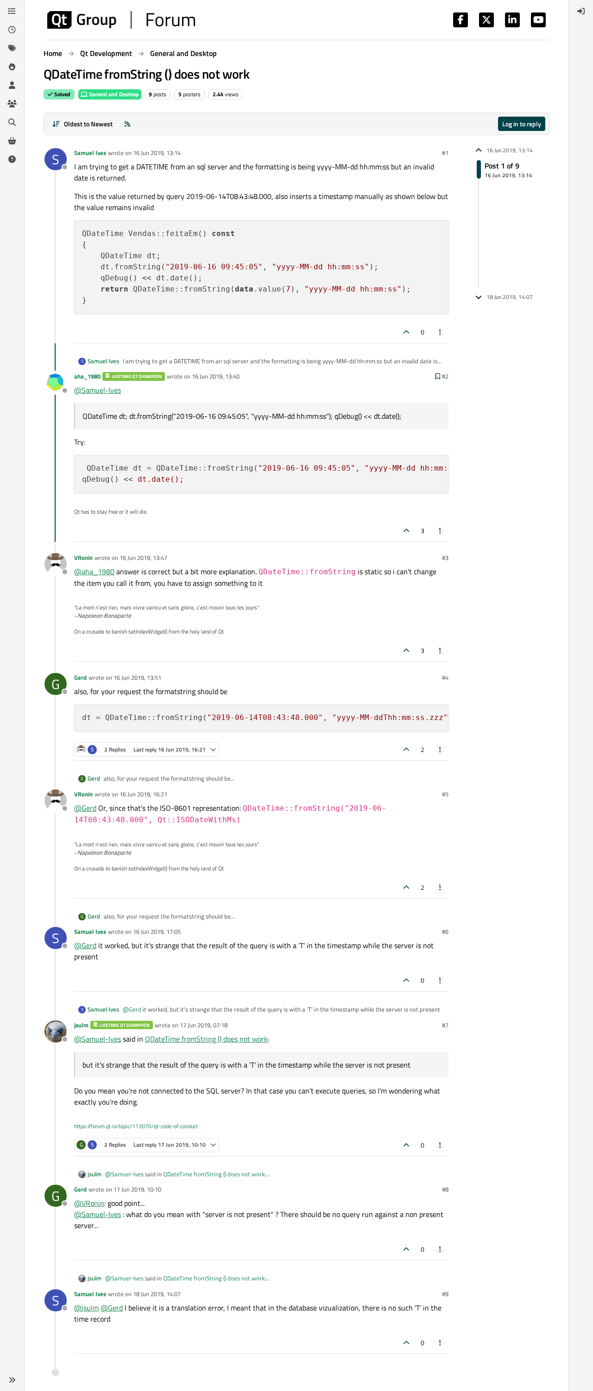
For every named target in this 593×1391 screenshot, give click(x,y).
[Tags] (12, 48)
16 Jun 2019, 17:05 (157, 931)
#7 (445, 1025)
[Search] (12, 122)
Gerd (80, 677)
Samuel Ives (90, 152)
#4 (445, 677)
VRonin (83, 557)
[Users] (12, 85)
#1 (445, 152)
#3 (445, 557)
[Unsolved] (12, 159)
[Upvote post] (406, 332)
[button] (12, 1379)
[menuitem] (581, 11)
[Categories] (12, 11)
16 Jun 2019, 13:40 (216, 376)
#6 (445, 931)
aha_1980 (87, 376)
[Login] (581, 11)
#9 (445, 1293)
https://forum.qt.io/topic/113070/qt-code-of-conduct (136, 1126)
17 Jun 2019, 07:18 (203, 1025)
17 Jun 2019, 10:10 (137, 1189)
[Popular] (12, 66)
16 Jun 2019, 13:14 (157, 152)
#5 (445, 794)
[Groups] (12, 103)
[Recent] (12, 29)
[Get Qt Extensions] (12, 140)
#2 (445, 376)
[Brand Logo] (121, 20)
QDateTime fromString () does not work (206, 1038)
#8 (445, 1189)
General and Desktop (113, 94)
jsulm (81, 1025)
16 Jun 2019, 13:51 (137, 677)
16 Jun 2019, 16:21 (143, 794)
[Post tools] (440, 332)
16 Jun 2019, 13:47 (143, 557)
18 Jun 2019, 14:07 (157, 1293)
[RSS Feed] (127, 124)
